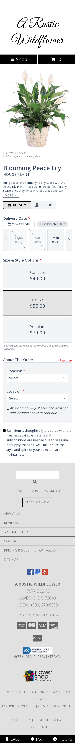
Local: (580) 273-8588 (37, 605)
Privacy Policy (19, 720)
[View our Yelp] (45, 573)
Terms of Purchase (49, 720)
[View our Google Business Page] (37, 573)
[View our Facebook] (30, 573)
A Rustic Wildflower (37, 32)
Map (39, 739)
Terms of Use (37, 727)
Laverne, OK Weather (18, 706)
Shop (21, 59)
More (9, 195)
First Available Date (52, 224)
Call (13, 739)
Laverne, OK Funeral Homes (26, 692)
